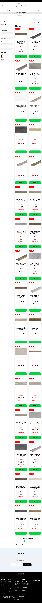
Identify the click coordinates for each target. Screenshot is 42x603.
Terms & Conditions (10, 589)
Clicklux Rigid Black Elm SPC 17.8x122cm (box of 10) (21, 519)
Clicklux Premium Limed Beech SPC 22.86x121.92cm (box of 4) (35, 487)
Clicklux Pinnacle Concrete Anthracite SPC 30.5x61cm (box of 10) (21, 456)
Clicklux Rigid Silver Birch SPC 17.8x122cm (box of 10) (21, 423)
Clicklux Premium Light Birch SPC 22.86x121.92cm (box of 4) (21, 328)
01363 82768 (23, 12)
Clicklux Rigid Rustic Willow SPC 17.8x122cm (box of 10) (35, 360)
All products (3, 585)
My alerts (16, 590)
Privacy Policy (10, 587)
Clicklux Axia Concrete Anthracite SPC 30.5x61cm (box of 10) (21, 138)
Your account (17, 580)
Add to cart (21, 56)
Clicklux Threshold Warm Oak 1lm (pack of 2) (21, 169)
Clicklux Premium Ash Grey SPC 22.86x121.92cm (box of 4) (21, 392)
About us (9, 585)
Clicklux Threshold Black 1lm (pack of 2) (35, 42)
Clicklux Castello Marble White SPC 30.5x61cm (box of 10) (21, 106)
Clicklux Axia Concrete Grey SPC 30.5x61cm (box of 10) (35, 74)
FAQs (9, 584)
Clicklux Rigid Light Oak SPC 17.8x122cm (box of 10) (35, 519)
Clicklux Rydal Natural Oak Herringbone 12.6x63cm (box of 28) (35, 138)
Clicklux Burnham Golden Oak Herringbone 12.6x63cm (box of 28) (35, 328)
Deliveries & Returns (10, 582)
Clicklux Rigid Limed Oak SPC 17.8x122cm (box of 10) (35, 200)
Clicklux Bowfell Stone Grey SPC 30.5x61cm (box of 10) (35, 264)
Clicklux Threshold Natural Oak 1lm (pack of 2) (35, 169)
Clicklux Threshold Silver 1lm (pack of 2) (35, 296)
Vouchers (16, 589)
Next (31, 541)
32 (23, 544)
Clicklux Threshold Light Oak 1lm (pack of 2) (35, 106)
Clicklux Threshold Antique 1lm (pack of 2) (21, 74)
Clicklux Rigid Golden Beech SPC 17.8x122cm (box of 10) (21, 296)
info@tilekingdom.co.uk (26, 596)
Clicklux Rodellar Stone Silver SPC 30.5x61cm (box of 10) (35, 424)
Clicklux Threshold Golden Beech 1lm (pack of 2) (21, 264)
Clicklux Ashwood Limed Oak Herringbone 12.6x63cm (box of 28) (35, 392)
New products (3, 581)
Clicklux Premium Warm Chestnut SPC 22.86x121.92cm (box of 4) (35, 233)
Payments (10, 591)
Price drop (3, 583)
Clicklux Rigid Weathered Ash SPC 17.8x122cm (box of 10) (21, 201)
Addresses (17, 587)
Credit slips (17, 586)
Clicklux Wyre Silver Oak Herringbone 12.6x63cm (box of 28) (21, 233)
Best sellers (3, 584)
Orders (16, 584)
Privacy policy (16, 599)
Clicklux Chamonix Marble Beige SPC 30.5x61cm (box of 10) (21, 360)
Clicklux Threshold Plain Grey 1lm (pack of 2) (35, 455)
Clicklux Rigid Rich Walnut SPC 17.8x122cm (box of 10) (21, 487)
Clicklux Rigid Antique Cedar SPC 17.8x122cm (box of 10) (21, 42)
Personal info (17, 583)
